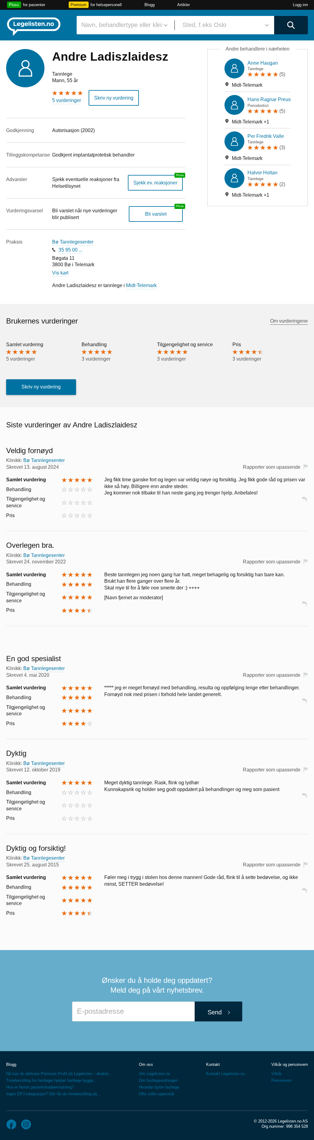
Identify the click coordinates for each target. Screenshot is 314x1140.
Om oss (146, 1064)
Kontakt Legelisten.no (225, 1073)
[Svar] (304, 502)
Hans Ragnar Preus (269, 99)
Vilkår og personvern (289, 1064)
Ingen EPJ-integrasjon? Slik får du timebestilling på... (53, 1094)
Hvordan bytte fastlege (159, 1087)
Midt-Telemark (141, 285)
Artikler (183, 4)
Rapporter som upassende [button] (272, 467)
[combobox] (123, 25)
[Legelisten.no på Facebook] (11, 1124)
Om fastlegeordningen (158, 1080)
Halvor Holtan (262, 172)
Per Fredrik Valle (265, 136)
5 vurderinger (66, 100)
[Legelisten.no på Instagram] (26, 1124)
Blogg (149, 4)
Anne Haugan (262, 63)
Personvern (281, 1080)
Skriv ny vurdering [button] (113, 97)
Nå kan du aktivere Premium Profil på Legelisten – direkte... (59, 1073)
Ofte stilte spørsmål (156, 1094)
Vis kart (60, 272)
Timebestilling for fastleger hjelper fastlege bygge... (51, 1080)
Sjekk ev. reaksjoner (155, 182)
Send (215, 1012)
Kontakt (213, 1064)
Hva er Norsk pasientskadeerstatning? (40, 1087)
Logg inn (300, 4)
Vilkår (276, 1073)
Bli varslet (156, 214)
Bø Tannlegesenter (73, 241)
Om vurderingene (289, 321)
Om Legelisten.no (154, 1073)
